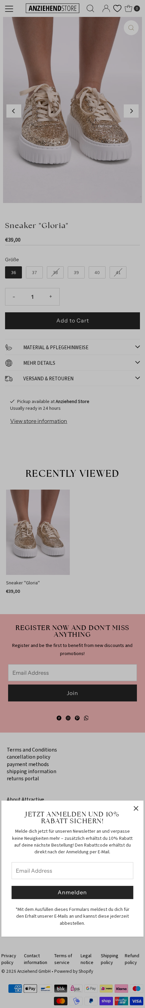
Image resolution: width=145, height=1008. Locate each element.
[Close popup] (136, 808)
